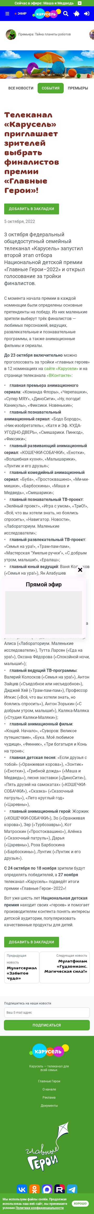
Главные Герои (49, 1081)
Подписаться (47, 1025)
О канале (49, 1089)
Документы (49, 1106)
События (51, 88)
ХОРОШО (80, 1203)
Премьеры (78, 88)
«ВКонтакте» (59, 375)
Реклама (49, 1097)
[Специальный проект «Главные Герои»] (47, 1146)
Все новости (20, 88)
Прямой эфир (44, 584)
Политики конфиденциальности (40, 1208)
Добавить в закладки (31, 209)
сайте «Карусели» (61, 368)
